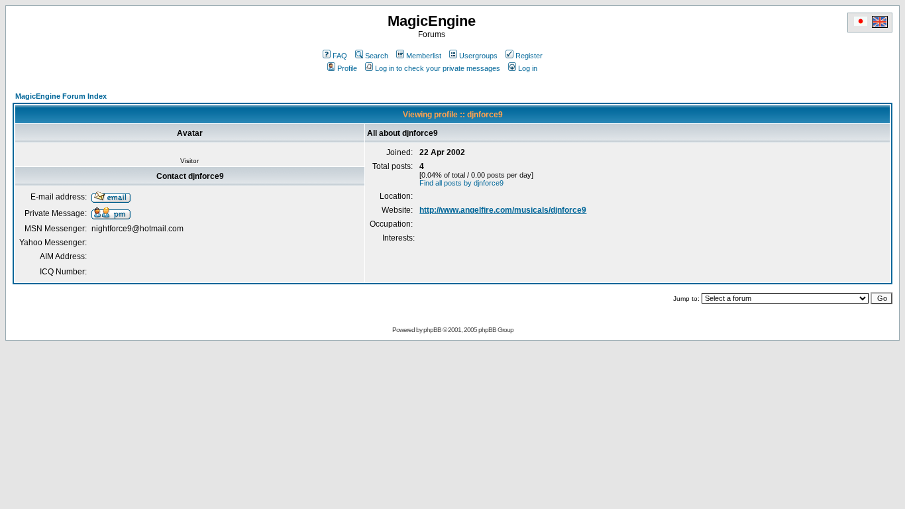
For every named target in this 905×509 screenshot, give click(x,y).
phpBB (432, 329)
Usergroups (478, 56)
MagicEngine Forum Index (61, 96)
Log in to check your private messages (437, 68)
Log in (527, 68)
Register (529, 56)
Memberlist (423, 56)
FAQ (340, 56)
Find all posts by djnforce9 (461, 183)
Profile (347, 68)
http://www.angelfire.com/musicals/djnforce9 (502, 210)
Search (376, 56)
